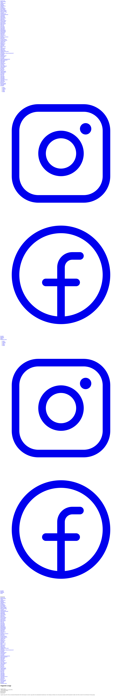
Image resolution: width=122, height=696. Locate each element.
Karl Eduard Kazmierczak (4, 36)
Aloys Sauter (2, 57)
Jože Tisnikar (2, 67)
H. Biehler (2, 4)
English (1, 338)
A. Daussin (2, 12)
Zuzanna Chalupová (3, 10)
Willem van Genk (3, 619)
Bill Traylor (2, 70)
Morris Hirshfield (3, 30)
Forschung (3, 88)
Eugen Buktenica (3, 8)
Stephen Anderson (3, 1)
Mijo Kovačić (2, 38)
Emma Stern (2, 62)
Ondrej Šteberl (2, 61)
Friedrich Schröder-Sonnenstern (5, 59)
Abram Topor (2, 69)
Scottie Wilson (2, 674)
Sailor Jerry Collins (3, 607)
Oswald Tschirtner (3, 71)
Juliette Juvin (2, 34)
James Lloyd (2, 42)
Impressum (2, 591)
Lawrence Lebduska (3, 39)
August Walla (2, 76)
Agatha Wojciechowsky (4, 79)
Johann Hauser (2, 28)
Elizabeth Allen (2, 0)
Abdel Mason (2, 44)
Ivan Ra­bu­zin (2, 650)
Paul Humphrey (2, 32)
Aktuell (3, 87)
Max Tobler (2, 68)
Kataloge (3, 90)
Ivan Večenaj (2, 73)
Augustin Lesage (2, 41)
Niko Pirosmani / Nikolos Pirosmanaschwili (7, 53)
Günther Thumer (2, 66)
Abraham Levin (2, 638)
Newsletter (2, 590)
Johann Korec (2, 37)
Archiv (3, 89)
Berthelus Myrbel (3, 46)
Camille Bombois (3, 602)
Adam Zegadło (2, 81)
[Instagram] (61, 213)
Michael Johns (2, 33)
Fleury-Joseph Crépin (3, 608)
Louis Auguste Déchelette (4, 14)
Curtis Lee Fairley (3, 614)
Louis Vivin (2, 75)
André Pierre (2, 52)
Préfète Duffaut (2, 613)
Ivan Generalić (2, 22)
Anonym (1, 2)
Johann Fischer (2, 19)
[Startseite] (3, 339)
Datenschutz (2, 337)
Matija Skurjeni (2, 60)
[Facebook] (61, 335)
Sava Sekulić (2, 58)
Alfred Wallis (2, 77)
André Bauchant (2, 3)
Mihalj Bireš (2, 601)
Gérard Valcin (2, 72)
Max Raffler (2, 54)
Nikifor (1, 47)
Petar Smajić (2, 64)
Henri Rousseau (2, 56)
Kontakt (3, 91)
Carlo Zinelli (2, 84)
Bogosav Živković (3, 83)
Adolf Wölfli (2, 80)
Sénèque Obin (2, 49)
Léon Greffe (2, 25)
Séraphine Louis (2, 43)
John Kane (2, 632)
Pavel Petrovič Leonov (3, 40)
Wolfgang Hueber (3, 31)
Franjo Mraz (2, 45)
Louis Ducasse (2, 16)
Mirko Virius (2, 74)
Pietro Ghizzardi (2, 620)
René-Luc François (3, 20)
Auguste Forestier (3, 21)
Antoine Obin (2, 48)
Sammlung (4, 342)
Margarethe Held (2, 626)
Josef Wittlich (2, 78)
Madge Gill (2, 24)
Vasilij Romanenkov (3, 55)
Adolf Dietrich (2, 15)
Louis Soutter (2, 65)
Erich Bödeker (2, 7)
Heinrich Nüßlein (3, 644)
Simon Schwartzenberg (3, 656)
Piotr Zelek (2, 82)
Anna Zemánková (3, 680)
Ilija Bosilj (1, 6)
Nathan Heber (2, 625)
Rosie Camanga (2, 9)
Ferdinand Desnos (3, 13)
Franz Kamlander (3, 35)
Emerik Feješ (2, 18)
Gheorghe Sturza (2, 63)
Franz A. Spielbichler (3, 662)
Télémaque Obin (2, 50)
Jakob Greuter (2, 26)
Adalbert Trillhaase (3, 668)
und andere (2, 85)
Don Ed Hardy (2, 27)
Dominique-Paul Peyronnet (4, 51)
